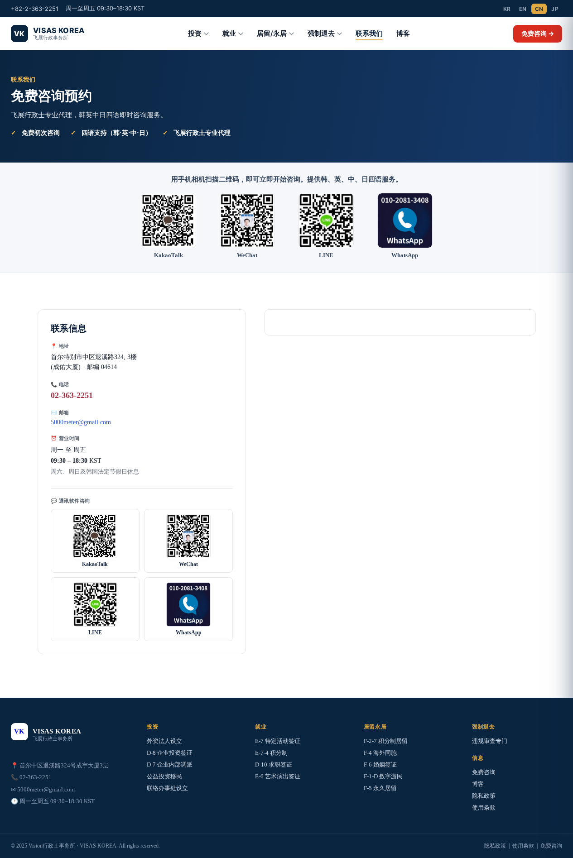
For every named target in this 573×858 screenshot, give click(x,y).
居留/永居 (272, 33)
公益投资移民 (164, 776)
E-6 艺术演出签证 (277, 776)
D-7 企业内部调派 (170, 764)
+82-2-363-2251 (34, 8)
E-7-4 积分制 (271, 752)
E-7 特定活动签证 (277, 741)
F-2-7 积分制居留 (386, 741)
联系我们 (369, 33)
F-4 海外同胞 (380, 752)
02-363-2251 (72, 395)
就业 (229, 33)
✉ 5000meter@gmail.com (43, 789)
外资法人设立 (164, 741)
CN (539, 8)
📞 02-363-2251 (31, 777)
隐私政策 (484, 795)
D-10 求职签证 (273, 764)
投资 (195, 33)
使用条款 (484, 807)
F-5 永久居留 (380, 788)
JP (555, 8)
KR (507, 8)
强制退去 (321, 33)
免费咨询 (484, 772)
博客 (403, 33)
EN (523, 8)
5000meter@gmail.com (81, 422)
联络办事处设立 (167, 788)
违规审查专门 (489, 741)
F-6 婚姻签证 (380, 764)
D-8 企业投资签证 (170, 752)
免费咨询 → (537, 33)
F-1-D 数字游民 (383, 776)
